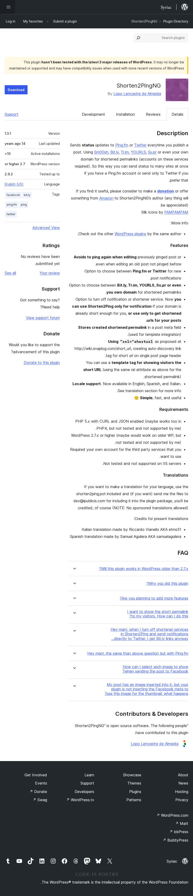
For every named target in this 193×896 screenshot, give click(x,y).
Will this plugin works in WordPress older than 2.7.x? (143, 569)
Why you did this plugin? (167, 583)
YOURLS (138, 152)
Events (41, 783)
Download (16, 90)
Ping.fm (121, 145)
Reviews (153, 114)
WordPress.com (172, 815)
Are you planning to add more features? (154, 598)
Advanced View (46, 227)
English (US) (14, 184)
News (183, 783)
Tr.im (125, 152)
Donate (38, 791)
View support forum (43, 317)
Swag (40, 799)
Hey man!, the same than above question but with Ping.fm (137, 653)
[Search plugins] (138, 37)
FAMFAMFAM (176, 212)
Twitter (140, 145)
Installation (125, 114)
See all (10, 273)
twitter (11, 214)
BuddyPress (175, 840)
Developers (84, 791)
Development (93, 114)
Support (11, 114)
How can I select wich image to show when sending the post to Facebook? (155, 669)
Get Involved (35, 775)
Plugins (135, 791)
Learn (89, 775)
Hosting (181, 791)
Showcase (132, 775)
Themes (134, 783)
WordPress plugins (130, 233)
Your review (50, 273)
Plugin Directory (175, 21)
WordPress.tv (80, 799)
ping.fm (12, 204)
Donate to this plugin (42, 362)
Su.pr (152, 152)
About (183, 775)
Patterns (133, 799)
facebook (13, 195)
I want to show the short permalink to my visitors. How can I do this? (157, 613)
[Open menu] (7, 7)
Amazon (106, 198)
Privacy (181, 799)
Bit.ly (114, 152)
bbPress (178, 831)
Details (177, 114)
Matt (181, 823)
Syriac (172, 861)
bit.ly (27, 195)
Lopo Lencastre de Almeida (137, 93)
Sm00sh (101, 152)
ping (24, 204)
